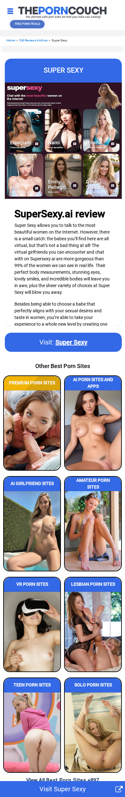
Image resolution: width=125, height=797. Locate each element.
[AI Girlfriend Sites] (32, 531)
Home (10, 40)
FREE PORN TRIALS (27, 23)
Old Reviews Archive (33, 40)
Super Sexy (71, 342)
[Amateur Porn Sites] (93, 531)
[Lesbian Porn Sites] (93, 631)
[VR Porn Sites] (32, 631)
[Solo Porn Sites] (93, 732)
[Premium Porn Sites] (32, 430)
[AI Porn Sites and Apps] (93, 430)
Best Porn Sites (66, 780)
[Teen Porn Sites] (32, 732)
